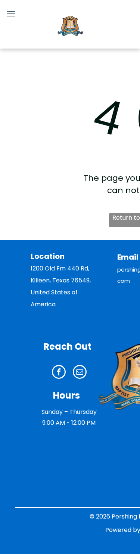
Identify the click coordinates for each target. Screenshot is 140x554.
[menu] (11, 13)
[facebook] (59, 373)
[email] (80, 373)
